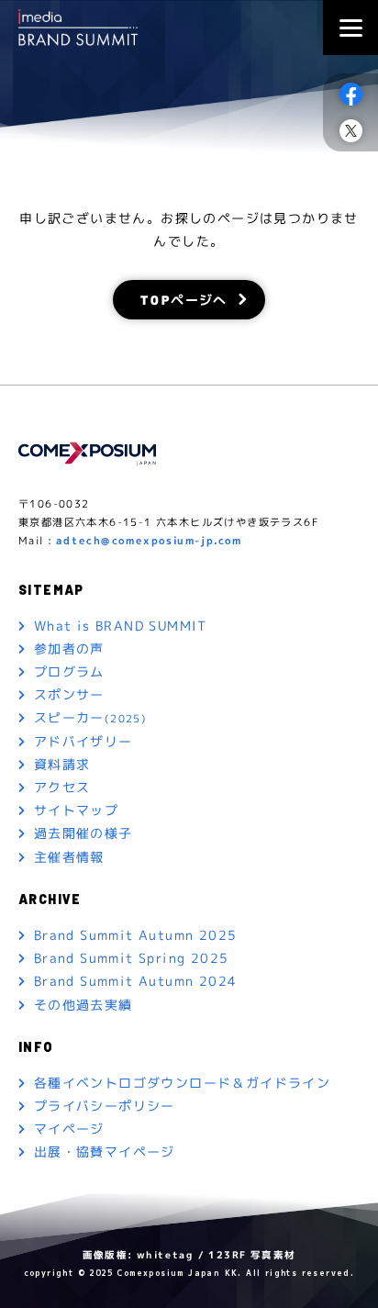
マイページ (69, 1128)
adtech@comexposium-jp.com (149, 540)
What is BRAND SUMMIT (120, 625)
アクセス (62, 787)
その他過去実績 (83, 1003)
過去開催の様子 (83, 833)
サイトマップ (76, 810)
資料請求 (62, 764)
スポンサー (69, 694)
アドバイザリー (83, 740)
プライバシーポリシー (104, 1105)
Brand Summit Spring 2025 (131, 958)
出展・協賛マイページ (104, 1151)
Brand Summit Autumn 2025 (136, 935)
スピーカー (90, 717)
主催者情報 (69, 856)
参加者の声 (69, 648)
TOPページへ (184, 299)
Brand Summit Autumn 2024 (136, 980)
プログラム (69, 671)
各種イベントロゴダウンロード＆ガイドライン (182, 1082)
